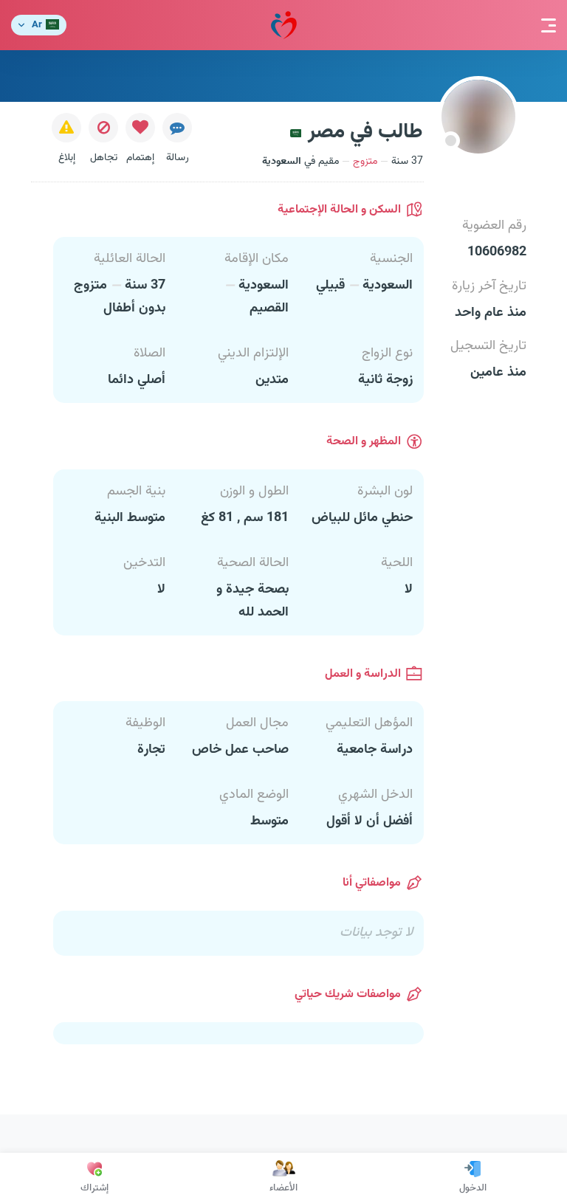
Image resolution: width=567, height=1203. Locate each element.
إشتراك (94, 1188)
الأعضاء (283, 1188)
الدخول (473, 1188)
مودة (284, 25)
